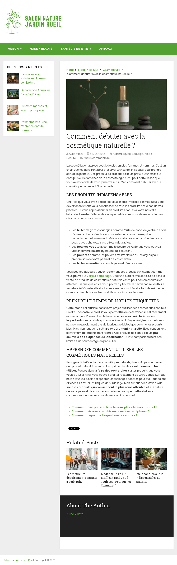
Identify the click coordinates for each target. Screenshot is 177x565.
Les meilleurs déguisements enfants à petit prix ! (81, 477)
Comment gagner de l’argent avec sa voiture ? (104, 415)
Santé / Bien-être (74, 48)
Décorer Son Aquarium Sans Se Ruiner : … (35, 92)
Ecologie (137, 153)
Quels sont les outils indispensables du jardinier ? (149, 477)
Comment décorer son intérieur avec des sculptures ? (110, 411)
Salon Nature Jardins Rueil (18, 560)
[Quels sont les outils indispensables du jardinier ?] (151, 459)
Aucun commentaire (96, 158)
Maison (13, 48)
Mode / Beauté (41, 48)
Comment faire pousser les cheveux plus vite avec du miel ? (114, 407)
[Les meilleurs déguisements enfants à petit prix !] (81, 459)
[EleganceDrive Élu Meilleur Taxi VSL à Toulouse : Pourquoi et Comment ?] (116, 459)
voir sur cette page (99, 275)
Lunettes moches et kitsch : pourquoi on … (34, 108)
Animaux (105, 48)
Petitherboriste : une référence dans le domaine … (34, 126)
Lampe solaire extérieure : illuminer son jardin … (33, 78)
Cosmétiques (122, 153)
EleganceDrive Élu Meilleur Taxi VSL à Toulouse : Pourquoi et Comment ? (116, 479)
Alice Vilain (76, 153)
